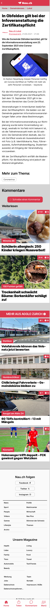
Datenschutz (9, 585)
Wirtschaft (30, 512)
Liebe (6, 550)
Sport (6, 507)
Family (6, 555)
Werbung (8, 577)
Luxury (29, 550)
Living (29, 546)
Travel (29, 559)
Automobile (9, 564)
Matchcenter (31, 507)
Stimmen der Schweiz (35, 521)
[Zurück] (1, 3)
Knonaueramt (15, 34)
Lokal (29, 8)
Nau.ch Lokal (15, 31)
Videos (7, 516)
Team (29, 577)
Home (4, 8)
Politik (29, 503)
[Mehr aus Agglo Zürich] (25, 314)
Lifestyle (7, 525)
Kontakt (30, 581)
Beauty (7, 568)
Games (7, 521)
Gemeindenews (17, 8)
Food (28, 555)
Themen (29, 525)
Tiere (6, 559)
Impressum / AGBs (34, 585)
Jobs (6, 581)
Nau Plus (30, 516)
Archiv (6, 530)
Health (6, 546)
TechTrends (31, 564)
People (7, 512)
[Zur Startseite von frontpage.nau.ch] (25, 3)
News (6, 503)
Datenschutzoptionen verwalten (14, 589)
